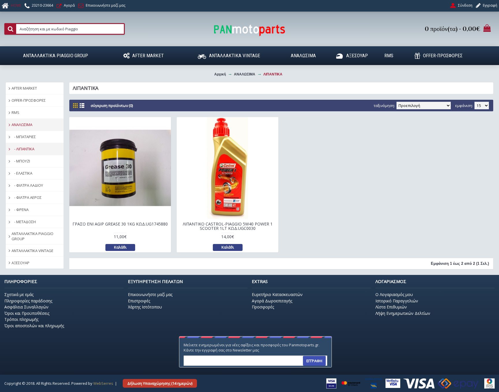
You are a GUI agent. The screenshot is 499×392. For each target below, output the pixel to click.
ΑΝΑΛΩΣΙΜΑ (22, 124)
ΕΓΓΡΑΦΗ (314, 360)
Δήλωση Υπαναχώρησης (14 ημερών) (159, 383)
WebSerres (103, 383)
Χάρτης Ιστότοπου (145, 307)
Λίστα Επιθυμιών (391, 307)
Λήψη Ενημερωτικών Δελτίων (402, 313)
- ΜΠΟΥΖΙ (21, 161)
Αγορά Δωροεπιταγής (272, 301)
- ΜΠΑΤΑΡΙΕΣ (24, 136)
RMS (15, 112)
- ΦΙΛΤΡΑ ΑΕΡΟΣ (27, 197)
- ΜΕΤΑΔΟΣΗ (24, 221)
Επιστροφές (139, 301)
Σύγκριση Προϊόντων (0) (112, 105)
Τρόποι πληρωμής (21, 319)
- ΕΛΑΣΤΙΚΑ (22, 173)
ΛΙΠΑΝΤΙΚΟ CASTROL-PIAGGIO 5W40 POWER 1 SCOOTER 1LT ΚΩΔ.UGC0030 (228, 226)
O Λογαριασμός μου (394, 294)
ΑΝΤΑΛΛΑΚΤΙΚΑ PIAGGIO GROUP (32, 236)
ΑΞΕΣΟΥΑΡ (20, 262)
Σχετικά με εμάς (18, 294)
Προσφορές (263, 307)
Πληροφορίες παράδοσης (28, 301)
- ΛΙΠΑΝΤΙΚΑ (23, 148)
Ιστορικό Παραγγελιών (396, 301)
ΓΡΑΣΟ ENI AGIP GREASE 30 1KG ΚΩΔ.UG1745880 (120, 224)
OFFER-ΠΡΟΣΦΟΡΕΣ (29, 100)
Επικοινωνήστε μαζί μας (150, 294)
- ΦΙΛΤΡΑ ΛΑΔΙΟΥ (27, 185)
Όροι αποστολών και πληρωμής (34, 325)
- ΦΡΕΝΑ (20, 209)
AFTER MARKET (24, 88)
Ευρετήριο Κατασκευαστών (277, 294)
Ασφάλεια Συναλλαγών (26, 307)
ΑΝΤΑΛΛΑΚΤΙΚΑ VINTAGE (32, 250)
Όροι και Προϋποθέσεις (26, 313)
